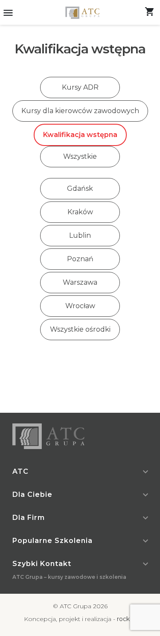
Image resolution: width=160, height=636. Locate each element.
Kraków (80, 212)
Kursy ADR (80, 87)
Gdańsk (80, 188)
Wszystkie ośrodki (80, 329)
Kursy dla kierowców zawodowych (80, 111)
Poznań (80, 259)
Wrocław (80, 306)
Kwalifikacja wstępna (80, 135)
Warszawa (80, 282)
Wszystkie (80, 156)
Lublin (80, 235)
